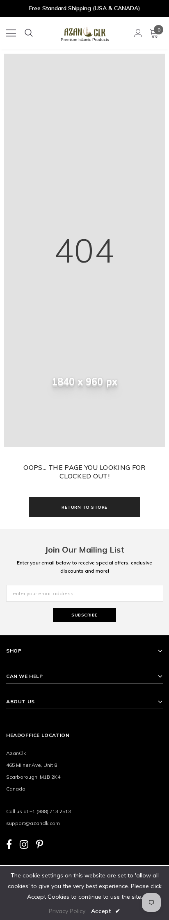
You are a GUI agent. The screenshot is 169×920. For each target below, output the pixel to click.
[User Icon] (138, 33)
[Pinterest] (39, 844)
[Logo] (85, 30)
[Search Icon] (29, 33)
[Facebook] (9, 844)
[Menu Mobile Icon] (11, 33)
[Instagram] (24, 844)
